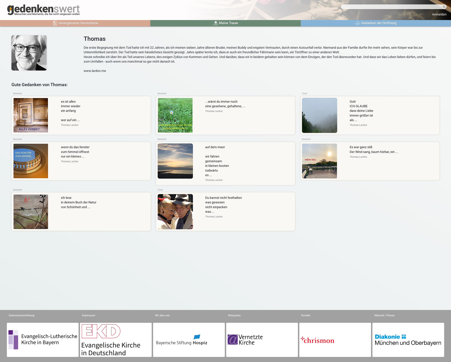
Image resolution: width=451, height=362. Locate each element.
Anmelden (439, 14)
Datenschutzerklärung (21, 315)
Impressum (88, 315)
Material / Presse (384, 315)
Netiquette (234, 315)
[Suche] (441, 7)
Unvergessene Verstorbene (78, 23)
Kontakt (305, 315)
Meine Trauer (228, 23)
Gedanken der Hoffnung (378, 23)
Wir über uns (162, 315)
